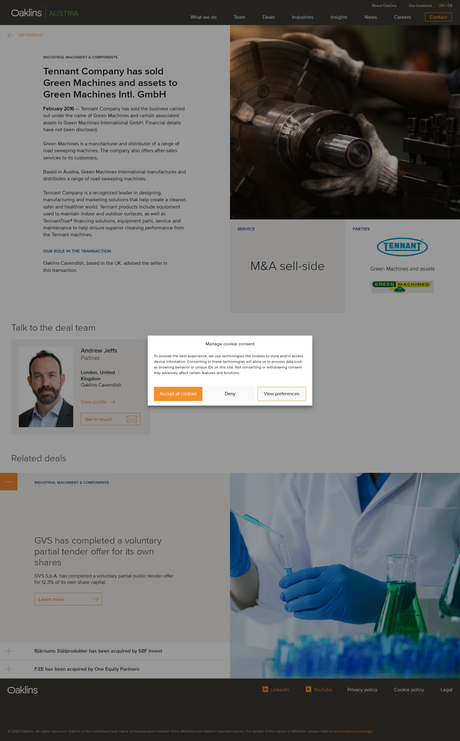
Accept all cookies (178, 393)
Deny (230, 393)
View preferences (281, 393)
